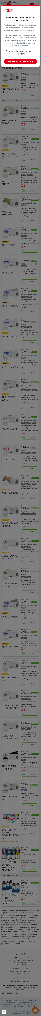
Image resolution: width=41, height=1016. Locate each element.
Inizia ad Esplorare (20, 61)
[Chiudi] (36, 11)
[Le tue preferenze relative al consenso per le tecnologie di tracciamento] (4, 1012)
